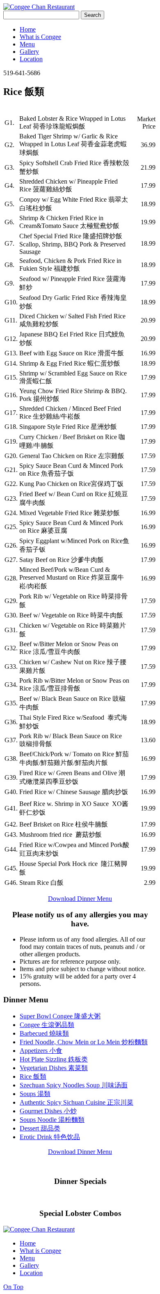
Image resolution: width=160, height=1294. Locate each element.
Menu (27, 44)
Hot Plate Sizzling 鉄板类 (54, 1059)
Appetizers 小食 (41, 1050)
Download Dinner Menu (80, 898)
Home (28, 29)
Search (92, 15)
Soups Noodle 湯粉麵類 (52, 1119)
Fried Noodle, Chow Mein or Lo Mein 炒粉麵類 (84, 1041)
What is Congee (40, 36)
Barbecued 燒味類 (44, 1033)
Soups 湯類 (35, 1093)
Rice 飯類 (33, 1076)
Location (31, 58)
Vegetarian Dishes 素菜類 (54, 1067)
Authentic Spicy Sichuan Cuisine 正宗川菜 (76, 1102)
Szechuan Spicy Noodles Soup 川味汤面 (74, 1085)
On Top (13, 1286)
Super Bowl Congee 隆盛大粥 (60, 1016)
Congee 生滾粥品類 (47, 1024)
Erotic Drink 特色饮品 (50, 1136)
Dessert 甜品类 (40, 1128)
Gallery (29, 51)
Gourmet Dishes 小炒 (48, 1110)
